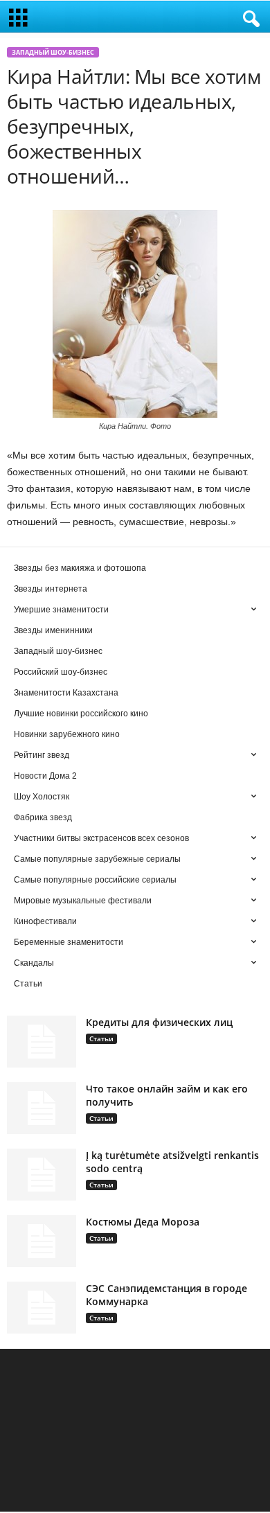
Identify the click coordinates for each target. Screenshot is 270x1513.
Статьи (101, 1038)
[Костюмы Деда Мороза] (41, 1241)
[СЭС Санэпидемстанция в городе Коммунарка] (41, 1308)
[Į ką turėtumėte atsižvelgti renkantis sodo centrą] (41, 1175)
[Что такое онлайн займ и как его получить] (41, 1108)
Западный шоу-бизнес (53, 52)
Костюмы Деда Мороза (142, 1221)
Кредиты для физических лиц (159, 1022)
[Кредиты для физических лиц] (41, 1042)
